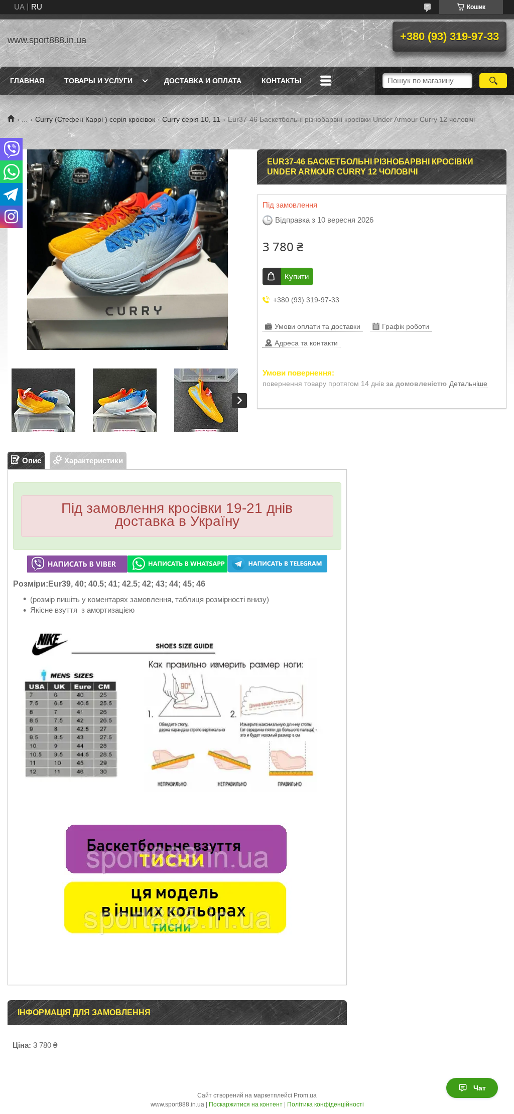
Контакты (282, 81)
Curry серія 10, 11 (191, 119)
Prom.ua (305, 1095)
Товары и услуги (98, 81)
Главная (27, 81)
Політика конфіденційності (325, 1104)
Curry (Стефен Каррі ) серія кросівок (95, 119)
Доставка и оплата (202, 81)
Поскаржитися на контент (246, 1104)
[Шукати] (493, 80)
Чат (479, 1088)
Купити (297, 276)
